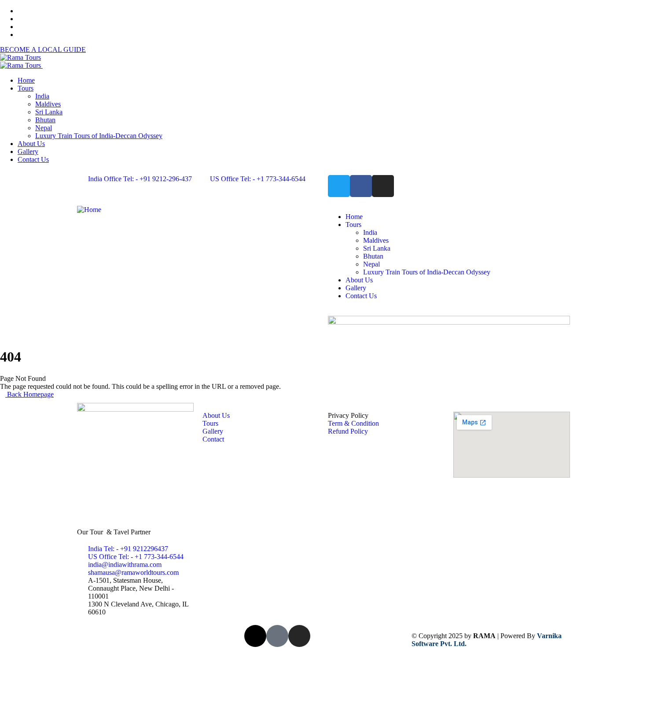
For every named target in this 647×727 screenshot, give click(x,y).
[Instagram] (383, 186)
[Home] (89, 209)
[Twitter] (339, 186)
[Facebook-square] (277, 636)
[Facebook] (361, 186)
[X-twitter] (255, 636)
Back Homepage (29, 394)
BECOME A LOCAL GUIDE (43, 49)
